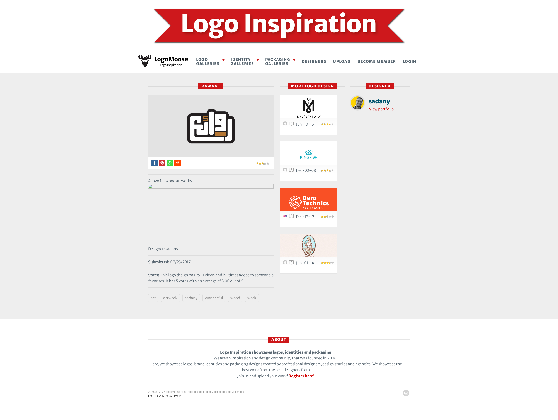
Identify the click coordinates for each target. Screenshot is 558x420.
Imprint (178, 396)
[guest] (285, 171)
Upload (341, 61)
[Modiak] (308, 109)
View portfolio (381, 109)
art (153, 298)
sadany (191, 298)
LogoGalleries (207, 61)
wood (235, 298)
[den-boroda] (285, 263)
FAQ (150, 396)
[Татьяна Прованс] (308, 248)
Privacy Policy (163, 396)
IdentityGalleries (242, 61)
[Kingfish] (308, 155)
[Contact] (406, 393)
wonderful (214, 298)
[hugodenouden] (285, 217)
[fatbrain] (285, 125)
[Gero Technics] (308, 202)
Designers (314, 61)
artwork (170, 298)
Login (410, 61)
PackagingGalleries (277, 61)
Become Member (376, 61)
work (251, 298)
